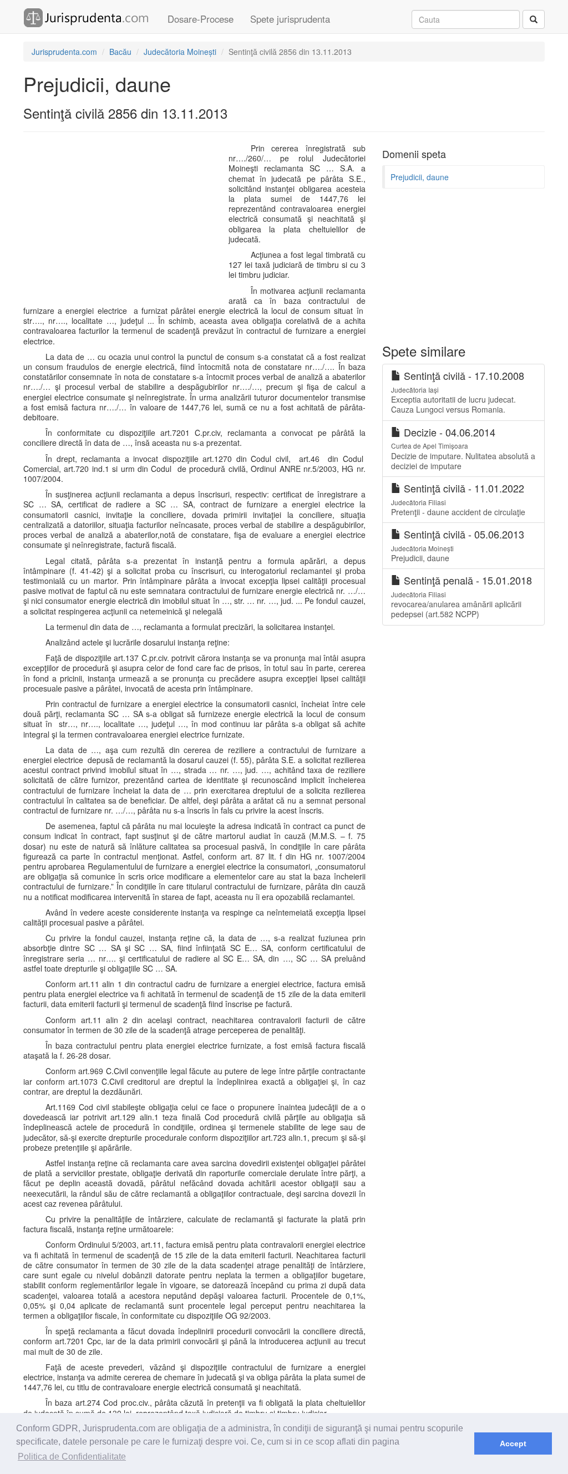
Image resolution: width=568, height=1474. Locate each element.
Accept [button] (513, 1443)
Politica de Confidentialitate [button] (72, 1456)
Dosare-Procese (201, 19)
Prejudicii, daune (419, 176)
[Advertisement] (127, 223)
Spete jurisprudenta (290, 19)
